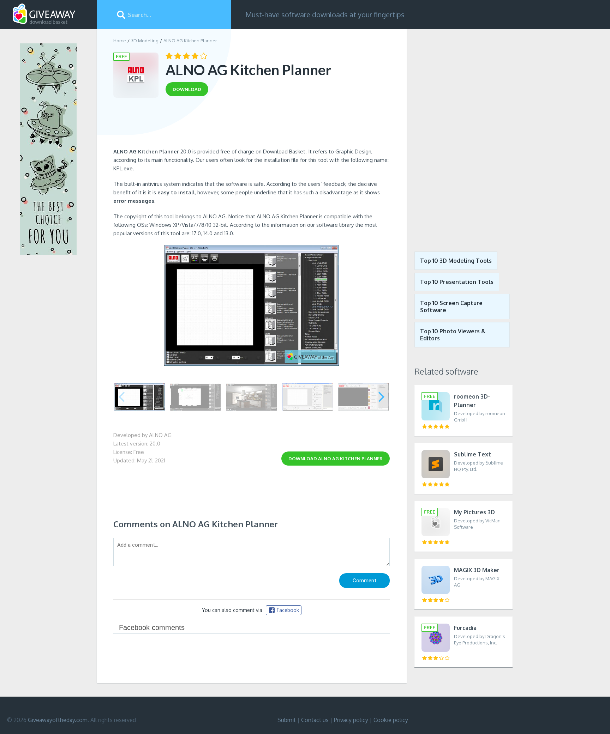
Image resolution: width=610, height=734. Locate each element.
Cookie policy (390, 719)
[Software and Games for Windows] (44, 14)
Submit (286, 719)
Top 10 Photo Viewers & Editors (452, 335)
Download (335, 458)
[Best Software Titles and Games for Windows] (460, 135)
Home (119, 40)
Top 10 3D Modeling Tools (456, 260)
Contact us (315, 719)
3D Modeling (145, 40)
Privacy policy (351, 719)
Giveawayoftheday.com (58, 719)
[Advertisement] (251, 124)
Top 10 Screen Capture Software (451, 306)
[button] (381, 397)
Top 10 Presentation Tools (457, 281)
